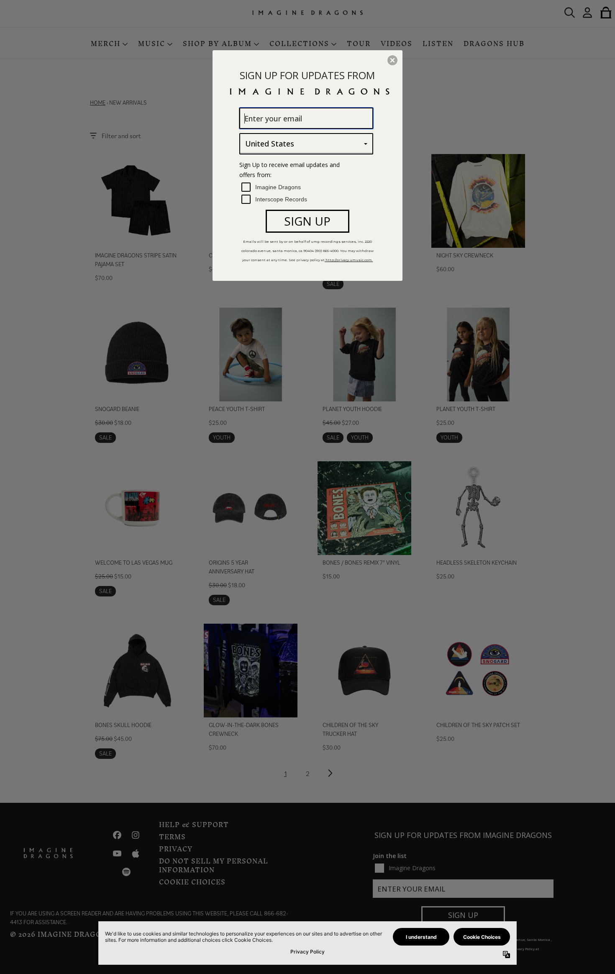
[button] (392, 60)
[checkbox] (307, 187)
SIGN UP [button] (307, 221)
